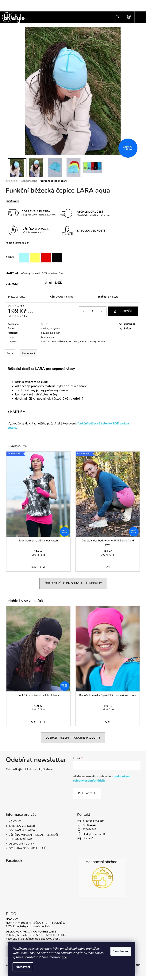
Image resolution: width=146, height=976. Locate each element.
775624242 (89, 825)
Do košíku (126, 311)
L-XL (43, 567)
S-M (33, 567)
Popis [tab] (10, 353)
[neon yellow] (35, 257)
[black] (57, 257)
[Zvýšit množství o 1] (101, 311)
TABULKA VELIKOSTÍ (22, 826)
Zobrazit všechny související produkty (73, 583)
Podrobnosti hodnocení (53, 181)
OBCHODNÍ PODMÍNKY (23, 843)
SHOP (44, 324)
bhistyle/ (88, 838)
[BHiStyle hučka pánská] (21, 428)
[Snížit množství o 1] (83, 311)
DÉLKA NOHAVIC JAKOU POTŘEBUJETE (31, 931)
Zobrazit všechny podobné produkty (73, 738)
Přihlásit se (87, 793)
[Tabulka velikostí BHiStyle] (85, 230)
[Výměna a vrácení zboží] (112, 213)
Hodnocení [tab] (28, 353)
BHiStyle (113, 296)
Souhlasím (120, 951)
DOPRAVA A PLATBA (22, 830)
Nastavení (23, 967)
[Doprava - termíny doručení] (84, 213)
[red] (46, 257)
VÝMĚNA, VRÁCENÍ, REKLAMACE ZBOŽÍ (33, 835)
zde (64, 957)
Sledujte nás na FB (94, 834)
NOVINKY (12, 919)
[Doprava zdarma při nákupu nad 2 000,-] (31, 213)
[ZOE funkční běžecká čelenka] (18, 428)
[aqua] (24, 257)
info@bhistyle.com (93, 821)
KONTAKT (15, 821)
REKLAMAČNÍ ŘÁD (20, 839)
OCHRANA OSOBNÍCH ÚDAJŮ (27, 848)
